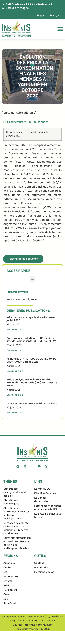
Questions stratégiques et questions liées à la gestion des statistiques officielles (17, 543)
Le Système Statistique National (48, 515)
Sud (5, 598)
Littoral (7, 580)
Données (42, 122)
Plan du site (41, 567)
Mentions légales (44, 572)
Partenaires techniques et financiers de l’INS (47, 507)
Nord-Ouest (10, 589)
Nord (6, 585)
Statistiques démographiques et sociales (14, 492)
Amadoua (9, 563)
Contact (39, 563)
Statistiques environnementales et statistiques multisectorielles (16, 513)
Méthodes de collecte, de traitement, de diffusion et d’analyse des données (16, 528)
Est (5, 572)
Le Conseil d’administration (43, 499)
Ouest (6, 594)
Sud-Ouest (9, 603)
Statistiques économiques (11, 502)
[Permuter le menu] (60, 29)
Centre (7, 567)
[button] (32, 279)
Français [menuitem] (55, 15)
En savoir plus (15, 329)
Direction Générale (45, 493)
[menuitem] (41, 15)
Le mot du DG (42, 488)
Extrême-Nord (11, 576)
